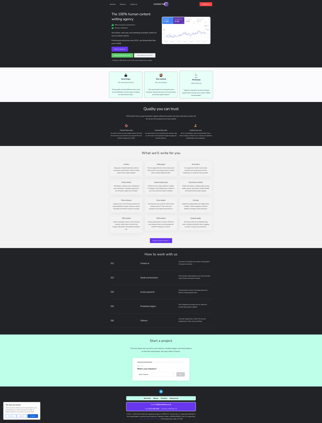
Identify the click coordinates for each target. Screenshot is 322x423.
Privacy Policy (156, 419)
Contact (164, 398)
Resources (174, 398)
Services (147, 398)
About (155, 398)
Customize (11, 416)
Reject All (21, 416)
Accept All (32, 416)
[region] (21, 411)
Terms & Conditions (145, 419)
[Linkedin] (161, 391)
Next (180, 374)
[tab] (122, 55)
